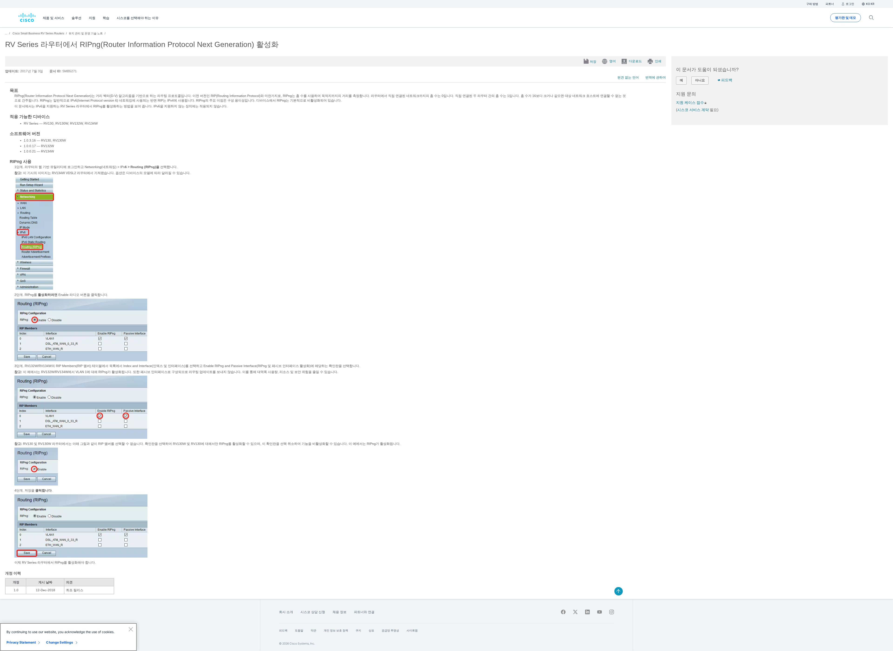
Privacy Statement (21, 642)
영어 (612, 61)
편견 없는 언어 (628, 77)
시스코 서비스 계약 (693, 110)
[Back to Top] (618, 591)
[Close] (130, 629)
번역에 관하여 (655, 77)
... (6, 33)
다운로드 (635, 61)
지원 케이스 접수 (690, 103)
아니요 (700, 80)
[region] (68, 637)
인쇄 (658, 61)
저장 (593, 61)
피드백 (726, 80)
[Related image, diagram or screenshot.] (34, 289)
